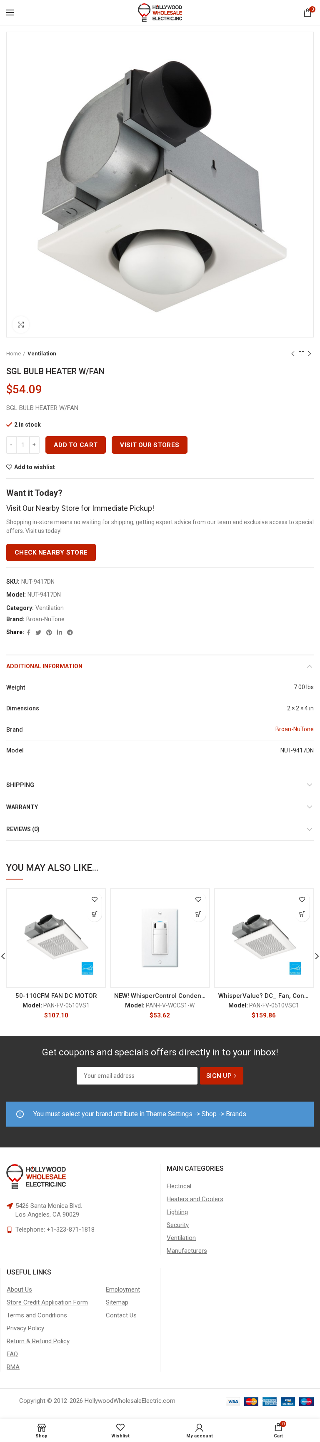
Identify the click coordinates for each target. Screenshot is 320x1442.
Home (13, 353)
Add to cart (76, 445)
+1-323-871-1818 (71, 1229)
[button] (94, 914)
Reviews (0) (23, 829)
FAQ (12, 1354)
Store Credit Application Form (47, 1302)
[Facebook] (28, 632)
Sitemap (117, 1302)
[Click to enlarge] (20, 324)
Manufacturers (187, 1251)
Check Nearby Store (51, 552)
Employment (123, 1289)
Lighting (177, 1212)
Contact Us (121, 1315)
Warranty (22, 807)
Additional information (44, 666)
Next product (309, 354)
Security (178, 1225)
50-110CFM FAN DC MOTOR (56, 996)
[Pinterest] (49, 632)
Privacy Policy (25, 1328)
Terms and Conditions (37, 1315)
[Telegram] (70, 632)
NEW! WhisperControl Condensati (159, 996)
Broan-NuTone (45, 619)
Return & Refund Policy (38, 1341)
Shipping (20, 785)
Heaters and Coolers (195, 1199)
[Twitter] (38, 632)
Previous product (293, 354)
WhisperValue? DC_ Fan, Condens (264, 996)
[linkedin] (60, 632)
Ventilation (42, 353)
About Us (19, 1289)
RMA (13, 1367)
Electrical (179, 1186)
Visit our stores (149, 445)
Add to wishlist (34, 467)
